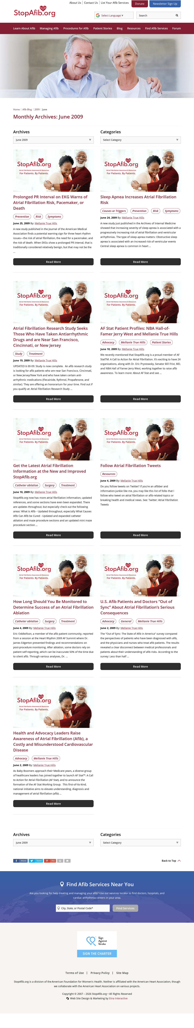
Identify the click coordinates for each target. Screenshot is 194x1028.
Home (16, 109)
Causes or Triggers (114, 211)
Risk (38, 216)
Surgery (50, 485)
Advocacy (108, 342)
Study (18, 354)
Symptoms (54, 216)
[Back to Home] (34, 11)
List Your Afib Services (115, 3)
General (126, 621)
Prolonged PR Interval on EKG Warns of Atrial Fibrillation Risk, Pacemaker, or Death (50, 202)
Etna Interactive (118, 998)
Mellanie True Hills (46, 223)
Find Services (125, 908)
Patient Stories (102, 28)
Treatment (35, 354)
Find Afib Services (156, 28)
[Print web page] (60, 861)
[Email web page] (67, 861)
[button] (50, 861)
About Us (75, 3)
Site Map (122, 973)
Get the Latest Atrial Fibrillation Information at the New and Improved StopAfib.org (49, 471)
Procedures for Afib (76, 28)
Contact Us (91, 3)
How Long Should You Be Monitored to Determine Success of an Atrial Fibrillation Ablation (53, 607)
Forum (176, 28)
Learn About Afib (24, 28)
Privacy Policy (100, 973)
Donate (139, 4)
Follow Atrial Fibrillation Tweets (130, 465)
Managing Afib (49, 28)
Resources (133, 28)
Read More (53, 262)
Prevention (22, 216)
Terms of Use (74, 973)
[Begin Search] (177, 15)
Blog (120, 28)
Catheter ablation (26, 485)
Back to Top (169, 860)
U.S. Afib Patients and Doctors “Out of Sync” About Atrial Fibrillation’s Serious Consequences (137, 607)
